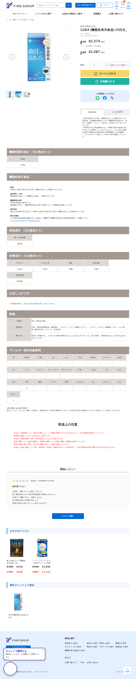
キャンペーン (19, 13)
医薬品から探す (122, 647)
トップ (9, 20)
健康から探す (121, 643)
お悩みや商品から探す (72, 13)
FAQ (82, 662)
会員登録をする (87, 5)
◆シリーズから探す (20, 20)
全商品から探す (71, 643)
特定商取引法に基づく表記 (23, 672)
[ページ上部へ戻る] (127, 670)
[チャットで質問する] (10, 668)
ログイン (106, 5)
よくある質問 (117, 112)
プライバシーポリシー (41, 672)
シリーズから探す (43, 13)
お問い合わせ (92, 662)
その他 (31, 20)
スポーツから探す (106, 647)
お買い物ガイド (116, 13)
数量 (82, 65)
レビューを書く (68, 516)
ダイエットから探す (73, 647)
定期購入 (97, 13)
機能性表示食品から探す (75, 650)
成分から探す (92, 643)
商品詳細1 (92, 112)
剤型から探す (104, 643)
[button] (12, 57)
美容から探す (92, 647)
